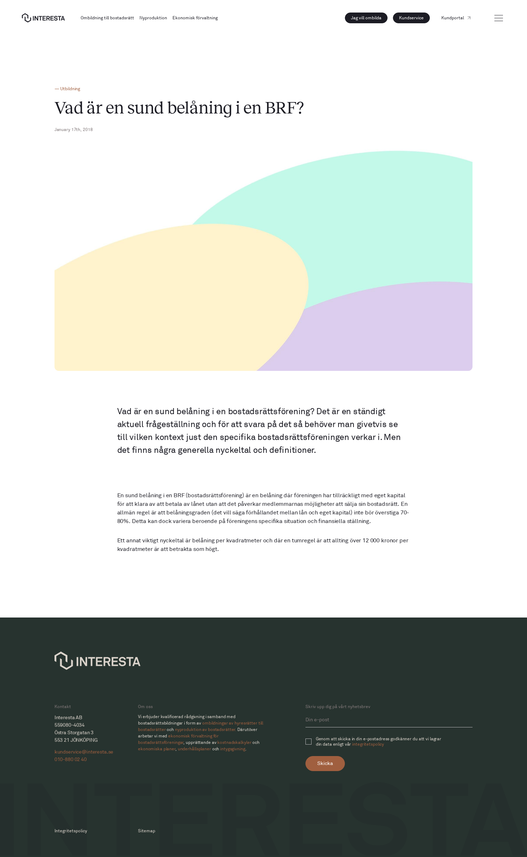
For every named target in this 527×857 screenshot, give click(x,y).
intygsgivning (232, 749)
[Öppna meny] (498, 18)
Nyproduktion (153, 18)
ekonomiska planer (157, 749)
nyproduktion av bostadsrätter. (205, 729)
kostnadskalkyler (234, 742)
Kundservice (411, 18)
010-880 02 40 (70, 759)
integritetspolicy (368, 744)
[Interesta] (43, 18)
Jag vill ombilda (366, 18)
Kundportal (452, 18)
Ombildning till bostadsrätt (107, 18)
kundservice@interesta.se (84, 752)
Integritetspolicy (70, 831)
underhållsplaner (194, 749)
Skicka (325, 763)
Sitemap (146, 831)
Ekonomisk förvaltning (195, 18)
